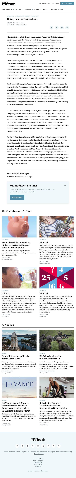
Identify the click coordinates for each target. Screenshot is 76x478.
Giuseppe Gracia (7, 371)
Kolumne (42, 400)
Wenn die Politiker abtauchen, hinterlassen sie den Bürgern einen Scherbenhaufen (16, 245)
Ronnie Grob (6, 257)
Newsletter (46, 3)
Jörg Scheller (44, 422)
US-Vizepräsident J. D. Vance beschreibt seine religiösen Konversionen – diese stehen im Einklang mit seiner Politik (16, 407)
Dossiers (18, 9)
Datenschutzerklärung (64, 452)
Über (61, 9)
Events (45, 9)
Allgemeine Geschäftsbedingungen (43, 452)
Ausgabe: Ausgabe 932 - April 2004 (26, 16)
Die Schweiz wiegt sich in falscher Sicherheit (50, 357)
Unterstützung (39, 454)
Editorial (10, 16)
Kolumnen (27, 9)
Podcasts (37, 9)
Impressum (25, 452)
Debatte (4, 353)
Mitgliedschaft (67, 3)
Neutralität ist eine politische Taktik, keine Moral (15, 357)
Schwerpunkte (7, 9)
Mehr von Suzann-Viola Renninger (19, 177)
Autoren (54, 9)
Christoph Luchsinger (47, 371)
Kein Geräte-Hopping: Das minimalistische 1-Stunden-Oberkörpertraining (53, 406)
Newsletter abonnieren (12, 452)
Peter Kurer (6, 423)
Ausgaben (55, 3)
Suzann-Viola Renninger (15, 22)
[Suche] (40, 3)
